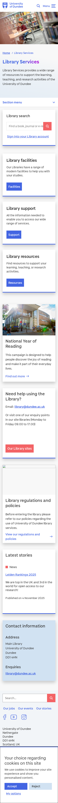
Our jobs (9, 708)
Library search (18, 116)
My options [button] (13, 793)
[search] (47, 126)
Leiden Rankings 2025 (20, 574)
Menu (46, 6)
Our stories (43, 708)
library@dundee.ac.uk (30, 407)
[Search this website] (39, 5)
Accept (12, 786)
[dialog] (29, 775)
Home (6, 53)
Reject (36, 786)
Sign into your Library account (28, 136)
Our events (25, 708)
